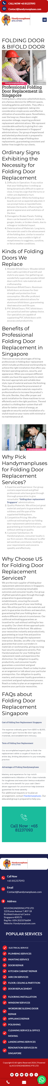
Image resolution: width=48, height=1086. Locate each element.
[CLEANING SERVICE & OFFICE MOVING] (5, 1033)
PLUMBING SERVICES (19, 953)
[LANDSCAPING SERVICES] (5, 1042)
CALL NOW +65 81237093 (21, 3)
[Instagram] (36, 1074)
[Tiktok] (31, 1074)
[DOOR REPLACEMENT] (5, 989)
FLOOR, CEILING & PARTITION (24, 982)
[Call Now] (3, 878)
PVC (21, 317)
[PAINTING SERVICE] (5, 959)
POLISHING (14, 1024)
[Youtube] (21, 1074)
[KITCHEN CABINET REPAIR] (5, 971)
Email (10, 887)
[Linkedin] (26, 1074)
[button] (44, 20)
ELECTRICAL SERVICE (18, 948)
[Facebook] (12, 1074)
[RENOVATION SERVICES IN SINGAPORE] (5, 1050)
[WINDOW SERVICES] (5, 1003)
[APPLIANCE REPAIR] (5, 1019)
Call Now (12, 876)
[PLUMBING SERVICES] (5, 954)
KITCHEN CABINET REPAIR (22, 971)
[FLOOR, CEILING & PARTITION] (5, 983)
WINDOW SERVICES (19, 1002)
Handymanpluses (15, 535)
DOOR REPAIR (15, 965)
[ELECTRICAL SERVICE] (5, 947)
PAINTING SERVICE (18, 959)
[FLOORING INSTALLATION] (5, 997)
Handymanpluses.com (24, 923)
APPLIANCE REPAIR (18, 1018)
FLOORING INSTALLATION (22, 996)
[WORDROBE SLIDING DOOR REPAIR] (5, 1011)
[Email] (3, 889)
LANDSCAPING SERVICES (22, 1041)
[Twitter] (17, 1074)
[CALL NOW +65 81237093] (4, 3)
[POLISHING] (5, 1024)
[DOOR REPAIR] (5, 965)
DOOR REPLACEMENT (20, 988)
